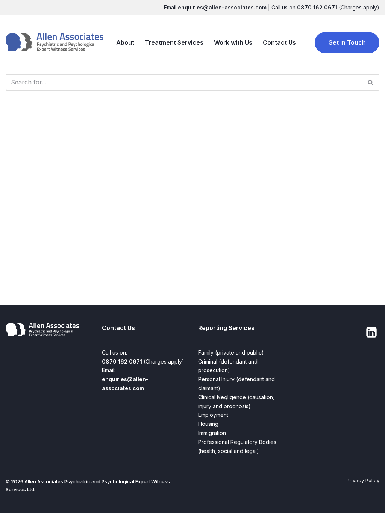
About (125, 42)
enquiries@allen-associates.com (222, 7)
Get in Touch (347, 42)
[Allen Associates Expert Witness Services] (54, 42)
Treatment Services (174, 42)
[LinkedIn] (371, 332)
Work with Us (233, 42)
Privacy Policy (363, 480)
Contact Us (279, 42)
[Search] (370, 82)
